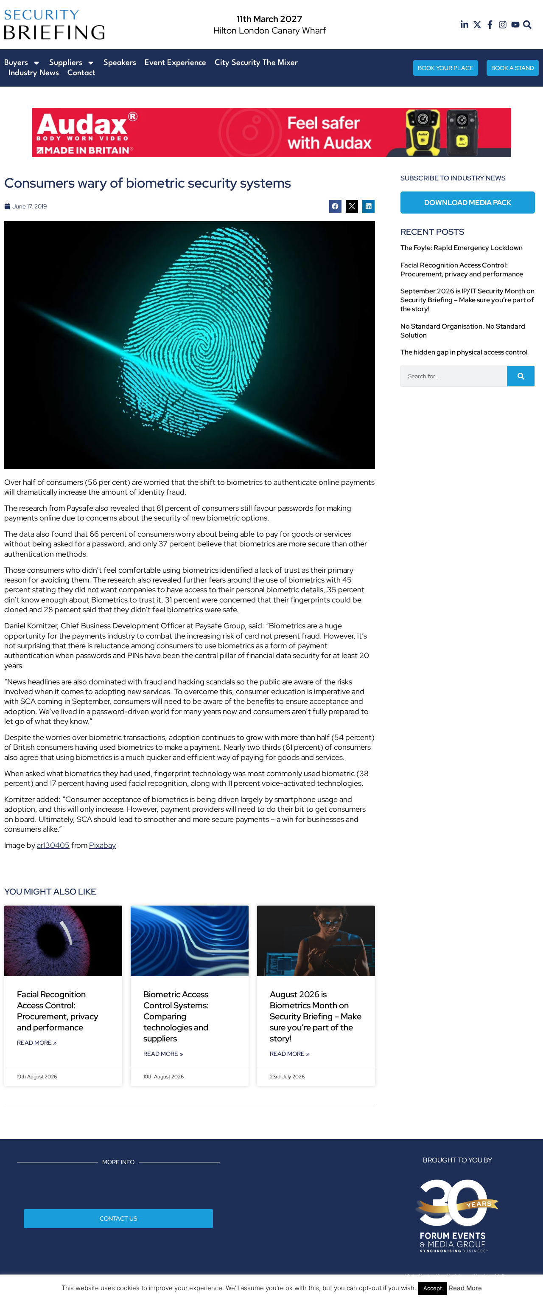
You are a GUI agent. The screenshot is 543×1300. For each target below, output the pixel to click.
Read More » (37, 1043)
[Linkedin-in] (464, 24)
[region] (271, 132)
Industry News (33, 73)
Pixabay (102, 845)
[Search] (521, 376)
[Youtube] (515, 24)
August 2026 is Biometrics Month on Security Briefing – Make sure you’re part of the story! (315, 1016)
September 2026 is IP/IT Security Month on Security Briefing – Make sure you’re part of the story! (467, 300)
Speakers (120, 63)
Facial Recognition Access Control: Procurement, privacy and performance (57, 1011)
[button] (527, 25)
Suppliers (65, 63)
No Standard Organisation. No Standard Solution (462, 331)
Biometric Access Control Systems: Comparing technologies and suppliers (176, 1016)
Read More (465, 1288)
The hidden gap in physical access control (464, 352)
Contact (81, 73)
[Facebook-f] (490, 24)
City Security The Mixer (256, 63)
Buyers (16, 63)
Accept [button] (432, 1288)
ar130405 (53, 845)
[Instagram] (502, 24)
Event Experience (175, 63)
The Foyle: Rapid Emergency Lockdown (461, 247)
